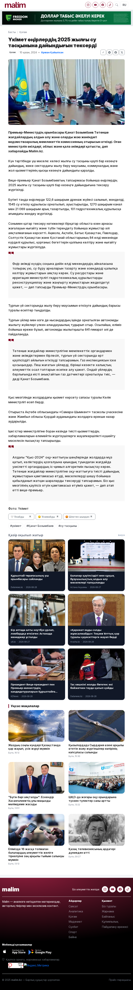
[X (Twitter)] (122, 52)
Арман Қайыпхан (52, 52)
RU (124, 5)
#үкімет (15, 526)
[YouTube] (95, 5)
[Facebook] (103, 5)
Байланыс (108, 916)
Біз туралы (109, 906)
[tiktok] (110, 5)
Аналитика (76, 911)
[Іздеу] (117, 5)
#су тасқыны (68, 526)
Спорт (73, 932)
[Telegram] (109, 52)
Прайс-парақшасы (120, 979)
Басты (12, 32)
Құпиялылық (110, 921)
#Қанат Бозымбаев (40, 526)
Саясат (73, 906)
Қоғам (23, 32)
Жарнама (108, 911)
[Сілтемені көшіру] (103, 52)
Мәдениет (75, 921)
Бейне (73, 937)
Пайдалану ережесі (115, 927)
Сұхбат (73, 927)
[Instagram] (88, 5)
